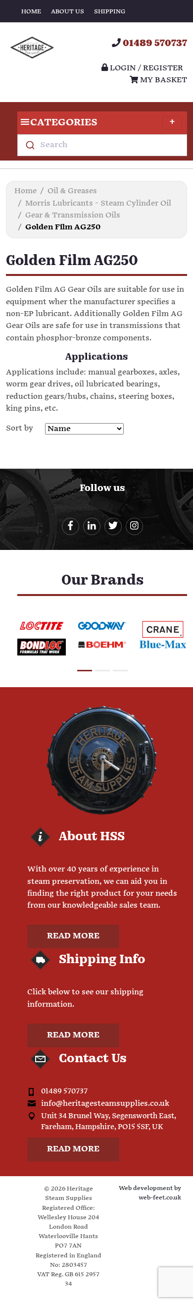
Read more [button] (73, 936)
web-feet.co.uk (160, 1197)
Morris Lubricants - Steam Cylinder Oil (98, 203)
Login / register (145, 68)
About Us (67, 11)
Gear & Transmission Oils (72, 215)
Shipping (109, 11)
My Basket (162, 80)
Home (31, 11)
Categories (63, 122)
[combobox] (102, 145)
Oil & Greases (72, 191)
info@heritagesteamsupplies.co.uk (105, 1103)
